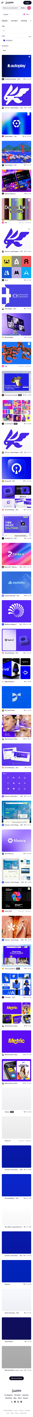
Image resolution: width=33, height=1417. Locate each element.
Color (3, 36)
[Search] (29, 8)
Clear (30, 36)
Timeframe (5, 46)
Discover (4, 20)
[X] (12, 1401)
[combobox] (11, 8)
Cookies (27, 1410)
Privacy (21, 1410)
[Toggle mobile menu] (2, 2)
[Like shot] (24, 79)
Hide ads (21, 222)
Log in (27, 2)
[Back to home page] (9, 2)
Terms (16, 1410)
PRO (19, 79)
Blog (15, 1398)
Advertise (28, 222)
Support (25, 1398)
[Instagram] (18, 1401)
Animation (14, 20)
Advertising (8, 1398)
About (20, 1398)
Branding (24, 20)
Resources (23, 1413)
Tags (3, 26)
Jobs (8, 1413)
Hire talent (17, 1395)
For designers (8, 1395)
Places (17, 1413)
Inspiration (25, 1395)
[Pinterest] (21, 1401)
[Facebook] (15, 1401)
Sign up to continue (16, 1378)
